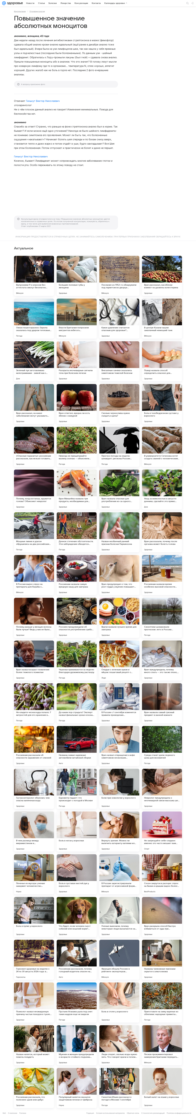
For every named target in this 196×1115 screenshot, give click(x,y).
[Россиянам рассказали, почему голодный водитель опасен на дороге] (77, 960)
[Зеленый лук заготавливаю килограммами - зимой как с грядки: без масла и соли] (34, 361)
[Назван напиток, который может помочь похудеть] (34, 1045)
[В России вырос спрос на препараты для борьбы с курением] (34, 575)
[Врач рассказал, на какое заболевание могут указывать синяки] (34, 404)
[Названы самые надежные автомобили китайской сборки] (77, 746)
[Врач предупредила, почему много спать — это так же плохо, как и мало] (162, 661)
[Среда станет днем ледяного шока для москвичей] (162, 746)
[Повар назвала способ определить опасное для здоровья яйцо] (162, 361)
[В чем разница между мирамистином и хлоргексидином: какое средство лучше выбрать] (34, 832)
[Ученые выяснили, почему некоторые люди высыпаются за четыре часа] (119, 917)
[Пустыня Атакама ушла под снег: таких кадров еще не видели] (77, 1002)
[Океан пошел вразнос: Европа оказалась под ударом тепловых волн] (34, 319)
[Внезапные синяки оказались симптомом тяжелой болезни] (119, 361)
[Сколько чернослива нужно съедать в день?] (119, 404)
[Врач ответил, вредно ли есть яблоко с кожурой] (77, 404)
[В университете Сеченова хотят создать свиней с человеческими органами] (162, 447)
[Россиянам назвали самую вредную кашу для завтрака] (77, 575)
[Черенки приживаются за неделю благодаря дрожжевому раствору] (77, 661)
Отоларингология (37, 11)
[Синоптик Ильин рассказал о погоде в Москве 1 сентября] (119, 1088)
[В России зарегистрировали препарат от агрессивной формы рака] (119, 874)
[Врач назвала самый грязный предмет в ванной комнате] (162, 703)
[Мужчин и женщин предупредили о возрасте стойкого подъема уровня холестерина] (77, 1045)
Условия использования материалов (110, 1113)
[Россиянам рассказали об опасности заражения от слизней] (34, 746)
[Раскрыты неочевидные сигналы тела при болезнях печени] (77, 361)
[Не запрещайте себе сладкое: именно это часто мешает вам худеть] (162, 832)
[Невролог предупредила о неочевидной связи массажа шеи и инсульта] (162, 789)
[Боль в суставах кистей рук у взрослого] (77, 874)
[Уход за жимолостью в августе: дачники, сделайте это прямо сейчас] (162, 490)
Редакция (90, 1113)
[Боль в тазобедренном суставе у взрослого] (162, 404)
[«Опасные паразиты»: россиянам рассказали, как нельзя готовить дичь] (34, 447)
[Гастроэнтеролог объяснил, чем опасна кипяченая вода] (34, 789)
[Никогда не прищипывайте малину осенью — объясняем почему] (77, 447)
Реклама (22, 1113)
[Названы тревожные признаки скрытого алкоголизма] (162, 960)
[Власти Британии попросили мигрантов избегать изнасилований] (77, 319)
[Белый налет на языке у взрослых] (162, 1088)
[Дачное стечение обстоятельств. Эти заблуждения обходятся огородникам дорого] (77, 532)
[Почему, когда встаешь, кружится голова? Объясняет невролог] (34, 490)
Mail (4, 1113)
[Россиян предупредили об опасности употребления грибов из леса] (77, 618)
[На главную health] (14, 3)
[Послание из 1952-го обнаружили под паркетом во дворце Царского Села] (119, 276)
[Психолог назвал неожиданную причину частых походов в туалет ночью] (34, 1002)
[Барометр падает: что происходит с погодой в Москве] (77, 789)
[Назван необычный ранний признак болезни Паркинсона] (119, 532)
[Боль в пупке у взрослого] (34, 917)
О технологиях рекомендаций (153, 1113)
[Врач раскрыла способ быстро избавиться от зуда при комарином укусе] (162, 917)
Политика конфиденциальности (179, 1113)
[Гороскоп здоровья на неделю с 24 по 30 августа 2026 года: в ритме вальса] (34, 960)
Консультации (20, 11)
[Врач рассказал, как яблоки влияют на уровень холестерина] (162, 276)
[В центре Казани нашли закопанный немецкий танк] (162, 319)
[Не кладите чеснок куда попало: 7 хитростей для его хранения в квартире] (34, 703)
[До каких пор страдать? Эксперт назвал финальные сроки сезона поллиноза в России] (77, 703)
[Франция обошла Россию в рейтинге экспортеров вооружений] (119, 960)
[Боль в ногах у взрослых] (77, 832)
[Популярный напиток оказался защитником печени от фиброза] (77, 1088)
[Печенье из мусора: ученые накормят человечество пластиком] (34, 874)
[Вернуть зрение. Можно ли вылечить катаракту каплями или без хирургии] (119, 832)
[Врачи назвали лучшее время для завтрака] (119, 618)
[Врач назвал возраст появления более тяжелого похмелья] (34, 661)
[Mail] (4, 3)
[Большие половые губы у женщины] (77, 276)
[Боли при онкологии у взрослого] (119, 789)
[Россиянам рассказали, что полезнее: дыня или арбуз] (34, 1088)
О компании (12, 1113)
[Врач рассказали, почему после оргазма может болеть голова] (162, 532)
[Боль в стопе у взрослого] (119, 1002)
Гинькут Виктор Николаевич (43, 101)
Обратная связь (133, 1113)
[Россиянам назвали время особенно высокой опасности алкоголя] (162, 575)
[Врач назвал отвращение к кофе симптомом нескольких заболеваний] (119, 746)
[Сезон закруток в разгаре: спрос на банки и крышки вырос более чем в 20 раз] (162, 874)
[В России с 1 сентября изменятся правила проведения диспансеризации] (119, 703)
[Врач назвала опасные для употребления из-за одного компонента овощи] (119, 490)
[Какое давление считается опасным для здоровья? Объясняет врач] (119, 319)
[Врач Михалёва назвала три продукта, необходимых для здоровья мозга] (77, 490)
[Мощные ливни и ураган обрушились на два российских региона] (34, 532)
